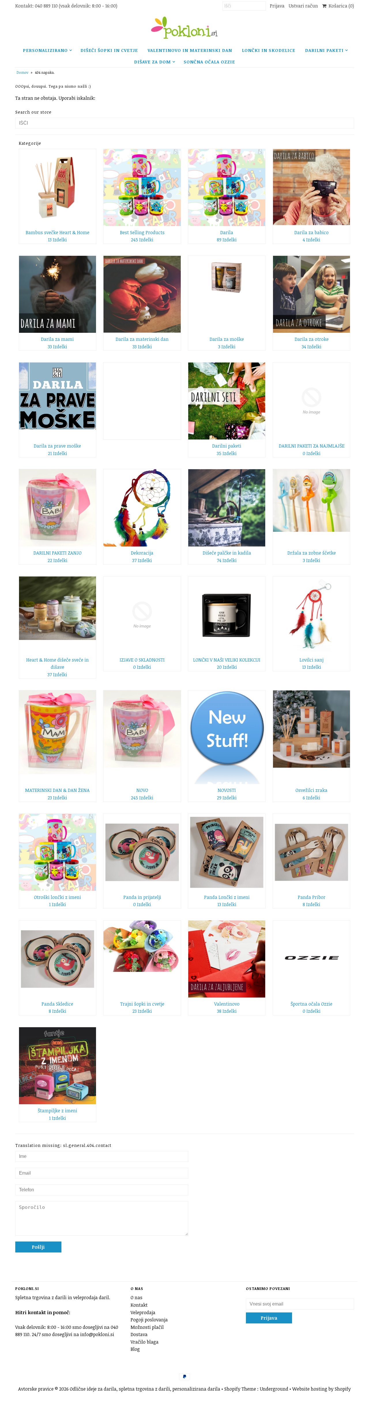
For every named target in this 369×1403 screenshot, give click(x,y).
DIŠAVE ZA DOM (152, 62)
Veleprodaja (143, 1312)
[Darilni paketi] (226, 401)
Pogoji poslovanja (149, 1319)
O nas (136, 1297)
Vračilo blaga (145, 1342)
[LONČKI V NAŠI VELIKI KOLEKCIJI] (226, 614)
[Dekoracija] (141, 507)
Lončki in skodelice (268, 50)
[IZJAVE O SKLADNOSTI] (141, 614)
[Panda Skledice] (57, 959)
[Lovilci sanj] (311, 614)
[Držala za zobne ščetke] (311, 500)
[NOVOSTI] (226, 737)
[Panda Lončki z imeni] (226, 852)
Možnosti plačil (147, 1327)
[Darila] (226, 187)
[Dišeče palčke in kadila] (226, 507)
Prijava (277, 6)
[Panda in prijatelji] (141, 852)
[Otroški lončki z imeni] (57, 852)
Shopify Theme (240, 1389)
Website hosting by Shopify (321, 1389)
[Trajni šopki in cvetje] (141, 946)
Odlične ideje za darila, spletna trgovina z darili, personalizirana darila (145, 1389)
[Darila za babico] (311, 187)
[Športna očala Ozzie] (311, 959)
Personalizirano (45, 50)
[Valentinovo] (226, 959)
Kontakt (139, 1305)
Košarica (340, 6)
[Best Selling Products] (141, 187)
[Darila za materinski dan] (141, 294)
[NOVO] (141, 729)
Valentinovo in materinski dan (190, 50)
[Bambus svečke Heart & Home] (57, 187)
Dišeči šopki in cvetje (109, 50)
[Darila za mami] (57, 294)
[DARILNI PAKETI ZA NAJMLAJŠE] (311, 401)
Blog (135, 1349)
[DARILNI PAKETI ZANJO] (57, 507)
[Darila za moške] (226, 277)
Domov (22, 72)
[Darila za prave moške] (57, 396)
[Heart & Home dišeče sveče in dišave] (57, 608)
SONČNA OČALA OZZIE (209, 62)
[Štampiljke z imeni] (57, 1065)
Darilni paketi (324, 50)
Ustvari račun (303, 6)
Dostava (139, 1334)
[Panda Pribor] (311, 852)
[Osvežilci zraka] (311, 728)
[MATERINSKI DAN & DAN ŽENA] (57, 732)
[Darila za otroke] (311, 294)
